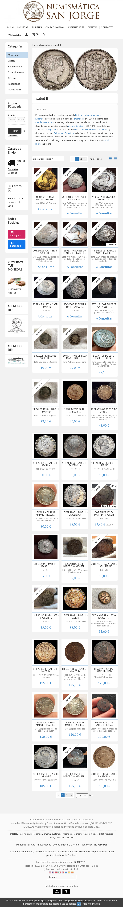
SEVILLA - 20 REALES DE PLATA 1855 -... (104, 305)
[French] (53, 873)
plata (101, 833)
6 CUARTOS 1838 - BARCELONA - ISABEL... (74, 565)
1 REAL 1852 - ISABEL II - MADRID (104, 464)
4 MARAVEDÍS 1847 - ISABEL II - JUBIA (104, 670)
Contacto (107, 27)
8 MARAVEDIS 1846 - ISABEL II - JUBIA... (104, 723)
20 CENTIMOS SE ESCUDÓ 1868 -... (104, 410)
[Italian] (59, 873)
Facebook (15, 245)
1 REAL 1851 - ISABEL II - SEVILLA (45, 464)
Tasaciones (14, 83)
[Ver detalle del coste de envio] (12, 163)
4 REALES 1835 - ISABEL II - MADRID (75, 670)
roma (52, 838)
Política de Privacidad (60, 851)
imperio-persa (69, 834)
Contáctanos (26, 851)
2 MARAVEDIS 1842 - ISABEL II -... (75, 410)
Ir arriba (14, 851)
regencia (52, 129)
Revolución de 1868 (44, 122)
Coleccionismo (54, 27)
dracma (47, 834)
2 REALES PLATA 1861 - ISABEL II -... (46, 357)
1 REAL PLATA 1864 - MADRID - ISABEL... (45, 723)
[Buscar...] (44, 35)
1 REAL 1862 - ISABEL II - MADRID (75, 616)
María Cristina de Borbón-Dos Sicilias (91, 129)
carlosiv (39, 834)
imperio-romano (83, 834)
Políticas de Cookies (66, 855)
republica (109, 834)
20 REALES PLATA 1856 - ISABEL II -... (45, 252)
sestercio (69, 838)
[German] (56, 873)
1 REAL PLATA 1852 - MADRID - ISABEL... (45, 513)
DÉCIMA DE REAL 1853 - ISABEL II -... (104, 616)
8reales (13, 833)
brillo (32, 834)
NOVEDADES (14, 34)
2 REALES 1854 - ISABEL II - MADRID (45, 410)
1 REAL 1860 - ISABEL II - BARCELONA (75, 513)
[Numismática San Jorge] (61, 11)
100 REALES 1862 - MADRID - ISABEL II (45, 198)
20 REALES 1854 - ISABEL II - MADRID (46, 775)
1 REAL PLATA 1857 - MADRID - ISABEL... (74, 723)
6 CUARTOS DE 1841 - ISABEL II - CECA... (104, 357)
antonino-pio (23, 834)
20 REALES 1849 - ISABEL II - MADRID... (75, 198)
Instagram (15, 235)
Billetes (37, 27)
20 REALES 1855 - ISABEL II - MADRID (46, 305)
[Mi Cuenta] (26, 35)
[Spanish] (69, 873)
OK (79, 903)
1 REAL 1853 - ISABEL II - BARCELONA (75, 464)
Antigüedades (75, 27)
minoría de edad (75, 126)
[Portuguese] (63, 873)
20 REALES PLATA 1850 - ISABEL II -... (104, 198)
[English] (50, 873)
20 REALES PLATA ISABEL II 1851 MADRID (104, 565)
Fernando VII (78, 118)
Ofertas (93, 27)
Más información (91, 903)
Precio (11, 115)
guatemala (57, 834)
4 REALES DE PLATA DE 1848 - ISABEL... (104, 252)
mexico (94, 834)
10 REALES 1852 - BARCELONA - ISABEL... (74, 775)
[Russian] (66, 873)
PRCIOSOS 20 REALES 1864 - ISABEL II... (75, 305)
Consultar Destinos (13, 171)
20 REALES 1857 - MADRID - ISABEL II (104, 513)
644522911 (81, 862)
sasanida (59, 838)
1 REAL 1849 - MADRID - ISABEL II (45, 565)
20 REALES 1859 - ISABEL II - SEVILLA (104, 775)
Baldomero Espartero (64, 133)
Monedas (22, 27)
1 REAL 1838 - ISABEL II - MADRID (45, 670)
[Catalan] (72, 873)
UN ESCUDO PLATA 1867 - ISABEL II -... (46, 616)
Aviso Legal (41, 851)
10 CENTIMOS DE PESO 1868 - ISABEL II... (75, 357)
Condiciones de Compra (85, 851)
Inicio (10, 27)
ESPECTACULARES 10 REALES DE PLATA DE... (74, 252)
